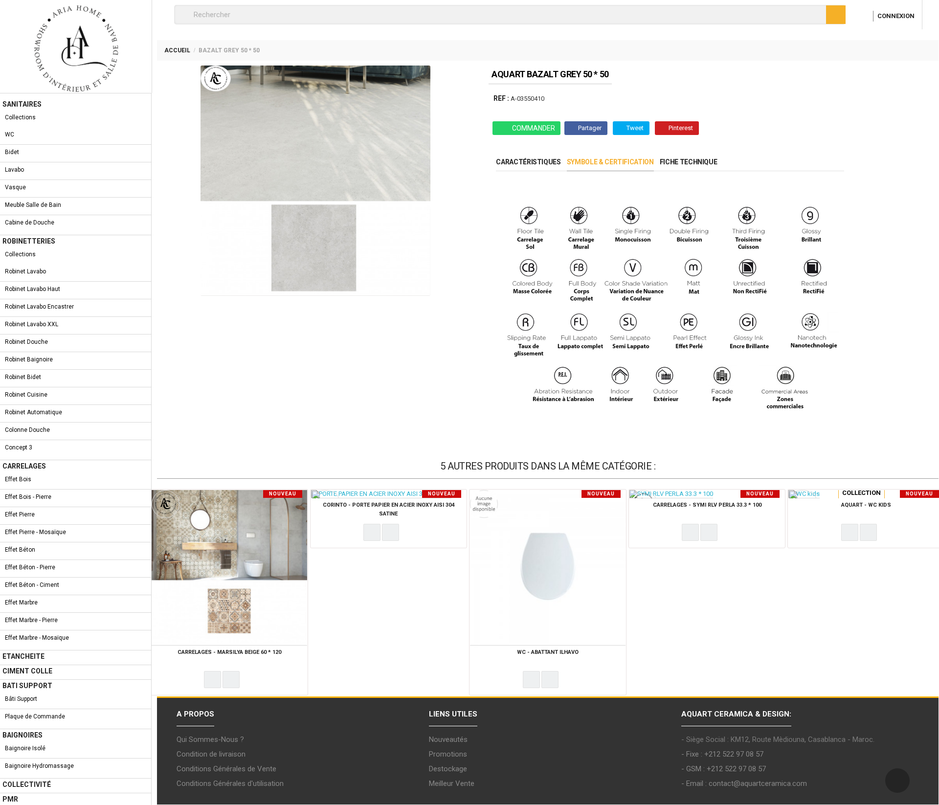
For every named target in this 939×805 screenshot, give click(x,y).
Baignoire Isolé (25, 748)
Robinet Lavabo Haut (32, 289)
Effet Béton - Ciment (32, 584)
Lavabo (14, 169)
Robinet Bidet (23, 377)
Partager (590, 128)
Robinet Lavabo (25, 271)
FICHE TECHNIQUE (688, 162)
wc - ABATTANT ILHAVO (548, 652)
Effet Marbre (21, 602)
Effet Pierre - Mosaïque (35, 532)
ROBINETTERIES (28, 241)
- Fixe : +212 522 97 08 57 (722, 754)
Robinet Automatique (33, 412)
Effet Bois (18, 479)
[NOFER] (325, 498)
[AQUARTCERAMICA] (166, 503)
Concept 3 (18, 447)
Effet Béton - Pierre (30, 567)
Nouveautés (448, 739)
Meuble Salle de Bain (33, 204)
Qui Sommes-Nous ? (210, 739)
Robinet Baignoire (29, 359)
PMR (10, 799)
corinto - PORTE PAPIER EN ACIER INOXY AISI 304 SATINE (388, 509)
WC (9, 134)
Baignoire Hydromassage (39, 765)
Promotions (448, 754)
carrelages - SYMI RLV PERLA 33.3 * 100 (707, 505)
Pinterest (681, 128)
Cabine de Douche (29, 222)
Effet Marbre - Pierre (31, 620)
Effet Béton (20, 549)
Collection (861, 492)
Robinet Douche (26, 341)
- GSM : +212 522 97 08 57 (723, 768)
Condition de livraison (211, 754)
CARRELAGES (24, 466)
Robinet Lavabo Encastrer (39, 306)
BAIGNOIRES (22, 735)
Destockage (448, 768)
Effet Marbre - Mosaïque (37, 637)
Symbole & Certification (610, 162)
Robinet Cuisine (26, 394)
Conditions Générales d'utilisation (230, 783)
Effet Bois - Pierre (28, 496)
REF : (501, 98)
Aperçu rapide (231, 679)
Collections (20, 117)
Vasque (15, 187)
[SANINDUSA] (802, 498)
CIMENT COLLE (27, 671)
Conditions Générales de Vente (226, 768)
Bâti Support (21, 698)
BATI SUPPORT (27, 686)
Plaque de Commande (35, 716)
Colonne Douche (27, 429)
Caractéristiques (528, 162)
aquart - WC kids (866, 505)
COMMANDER (533, 128)
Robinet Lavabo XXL (31, 324)
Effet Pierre (20, 514)
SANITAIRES (22, 104)
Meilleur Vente (451, 783)
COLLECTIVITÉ (26, 784)
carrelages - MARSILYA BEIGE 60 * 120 (229, 652)
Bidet (12, 152)
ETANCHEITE (23, 656)
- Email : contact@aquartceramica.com (744, 783)
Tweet (635, 128)
